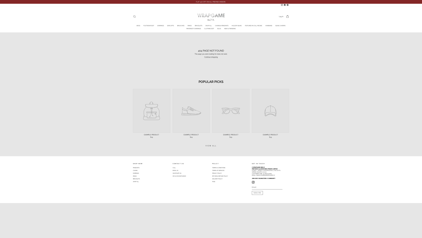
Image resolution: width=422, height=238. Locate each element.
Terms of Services (218, 170)
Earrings (136, 173)
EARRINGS (160, 25)
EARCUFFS (170, 25)
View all (211, 146)
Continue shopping (211, 57)
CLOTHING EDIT (209, 28)
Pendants (136, 167)
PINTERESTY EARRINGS (193, 28)
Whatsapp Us (177, 173)
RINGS (190, 25)
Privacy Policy (217, 173)
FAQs (213, 181)
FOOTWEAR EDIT (148, 25)
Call (174, 167)
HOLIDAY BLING (237, 25)
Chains (135, 170)
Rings (135, 176)
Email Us (175, 170)
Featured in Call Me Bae (253, 25)
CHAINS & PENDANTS (221, 25)
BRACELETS (198, 25)
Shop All (209, 25)
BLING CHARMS (280, 25)
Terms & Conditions (218, 167)
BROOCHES (180, 25)
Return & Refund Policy (220, 176)
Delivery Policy (217, 179)
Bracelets (136, 179)
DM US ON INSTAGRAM (179, 176)
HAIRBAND (268, 25)
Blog (219, 28)
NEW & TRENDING (230, 28)
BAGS (138, 25)
